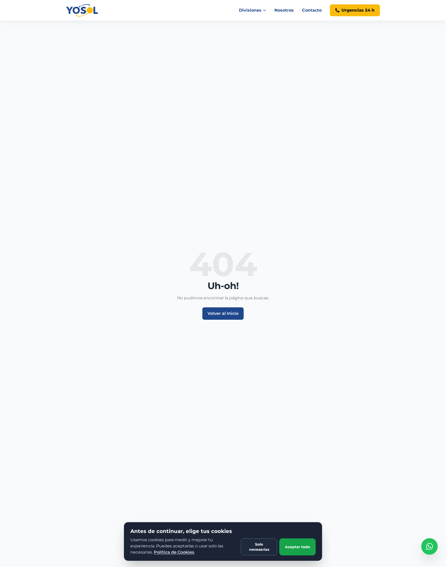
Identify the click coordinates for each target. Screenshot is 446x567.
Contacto (312, 10)
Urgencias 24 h (358, 10)
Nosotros (284, 10)
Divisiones (250, 10)
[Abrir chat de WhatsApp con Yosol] (429, 550)
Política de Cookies (174, 552)
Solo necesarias (259, 547)
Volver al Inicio (223, 313)
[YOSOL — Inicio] (82, 10)
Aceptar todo (297, 547)
